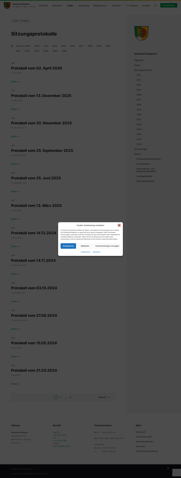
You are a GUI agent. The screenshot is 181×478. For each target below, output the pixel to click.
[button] (119, 225)
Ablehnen (85, 246)
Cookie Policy (85, 252)
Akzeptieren (68, 246)
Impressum (96, 252)
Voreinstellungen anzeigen (107, 246)
